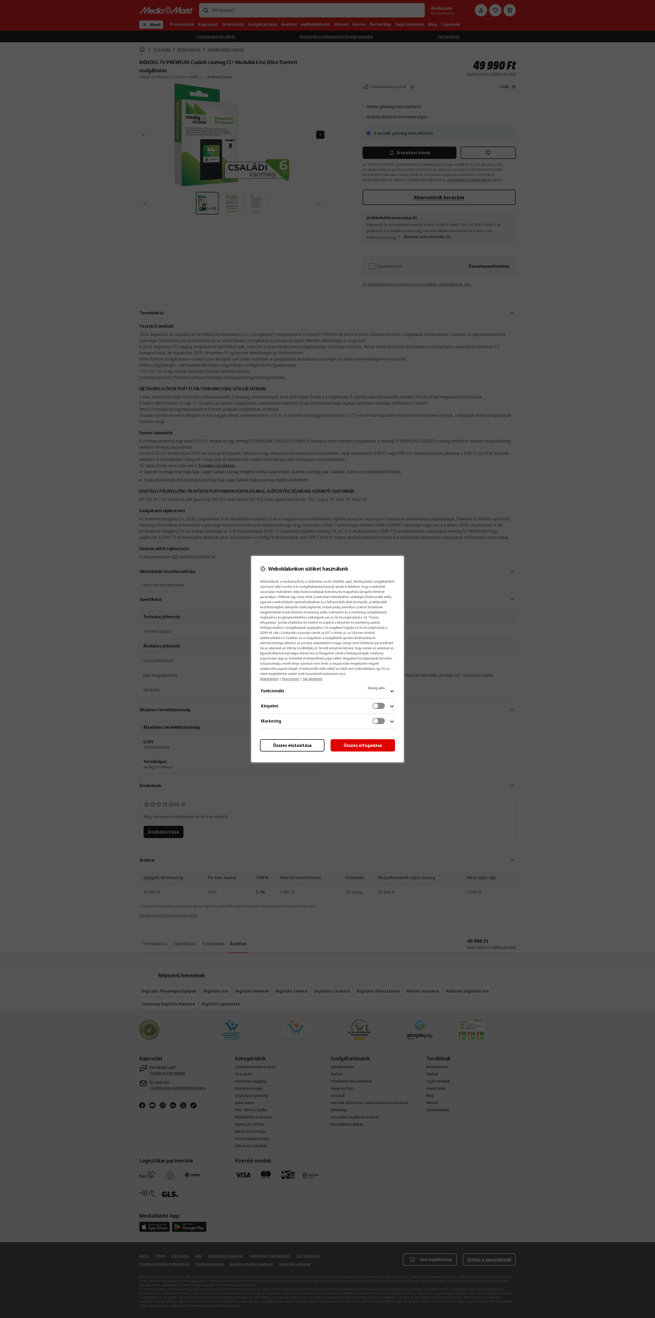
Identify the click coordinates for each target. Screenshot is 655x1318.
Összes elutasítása (292, 745)
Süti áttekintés (312, 679)
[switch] (379, 706)
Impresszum (290, 679)
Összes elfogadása (363, 745)
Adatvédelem (269, 679)
